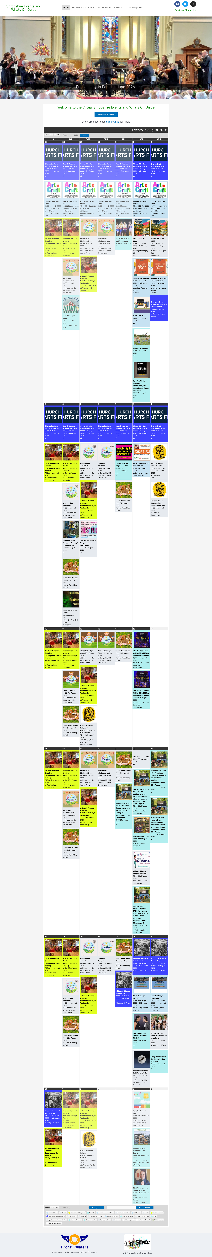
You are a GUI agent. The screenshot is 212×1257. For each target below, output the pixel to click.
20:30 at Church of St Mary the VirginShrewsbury (141, 699)
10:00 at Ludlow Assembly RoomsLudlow (141, 285)
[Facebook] (177, 4)
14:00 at (139, 319)
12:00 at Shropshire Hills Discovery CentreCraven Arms (141, 1118)
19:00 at (140, 1039)
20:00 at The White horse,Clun (70, 322)
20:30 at (141, 389)
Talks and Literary (76, 1220)
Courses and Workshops (105, 1213)
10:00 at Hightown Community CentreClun (53, 208)
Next (56, 135)
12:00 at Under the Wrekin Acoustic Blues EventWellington (141, 1156)
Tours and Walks (105, 1220)
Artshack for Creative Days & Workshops (105, 87)
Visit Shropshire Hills (54, 1223)
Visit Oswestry (158, 1220)
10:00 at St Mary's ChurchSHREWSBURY (141, 469)
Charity (64, 1213)
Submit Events (104, 7)
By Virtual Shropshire (185, 10)
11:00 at (70, 546)
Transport (117, 1220)
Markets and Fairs (112, 1216)
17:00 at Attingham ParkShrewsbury (140, 919)
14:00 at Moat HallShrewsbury (158, 508)
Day (57, 1207)
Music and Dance (127, 1216)
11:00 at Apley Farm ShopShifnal (70, 582)
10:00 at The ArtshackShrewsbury (88, 283)
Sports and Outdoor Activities (57, 1220)
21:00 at (158, 1063)
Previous (50, 135)
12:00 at (158, 781)
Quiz (154, 1216)
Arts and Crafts (53, 1213)
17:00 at (158, 828)
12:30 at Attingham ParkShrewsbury (141, 801)
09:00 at (52, 170)
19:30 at (88, 546)
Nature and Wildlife (143, 1216)
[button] (3, 57)
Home (66, 7)
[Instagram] (193, 4)
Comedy (91, 1213)
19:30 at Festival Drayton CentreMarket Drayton (141, 1195)
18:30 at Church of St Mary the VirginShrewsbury (141, 659)
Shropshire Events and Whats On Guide (23, 8)
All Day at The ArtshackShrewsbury (53, 247)
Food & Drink (73, 1216)
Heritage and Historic (96, 1216)
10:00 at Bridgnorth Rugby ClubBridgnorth (140, 247)
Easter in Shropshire (123, 1213)
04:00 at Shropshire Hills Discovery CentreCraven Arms (69, 285)
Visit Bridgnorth (129, 1220)
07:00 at (121, 469)
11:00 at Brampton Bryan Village (159, 309)
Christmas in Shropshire (77, 1213)
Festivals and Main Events (56, 1216)
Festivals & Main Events (83, 7)
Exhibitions (137, 1213)
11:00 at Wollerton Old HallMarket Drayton (88, 1159)
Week (52, 1207)
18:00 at (123, 242)
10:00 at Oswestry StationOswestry (140, 1003)
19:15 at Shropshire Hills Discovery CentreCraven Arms (140, 1078)
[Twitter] (185, 4)
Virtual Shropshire (133, 7)
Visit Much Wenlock (144, 1220)
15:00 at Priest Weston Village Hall (141, 841)
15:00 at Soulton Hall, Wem (159, 1039)
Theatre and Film (91, 1220)
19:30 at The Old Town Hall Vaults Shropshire (70, 617)
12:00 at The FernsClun (158, 470)
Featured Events (158, 1213)
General (83, 1216)
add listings (112, 121)
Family (147, 1213)
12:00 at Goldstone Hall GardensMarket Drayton (87, 735)
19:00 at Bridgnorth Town (122, 997)
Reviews (118, 7)
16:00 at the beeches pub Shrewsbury (140, 877)
